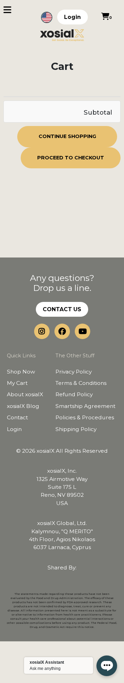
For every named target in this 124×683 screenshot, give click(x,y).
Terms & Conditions (80, 383)
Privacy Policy (73, 371)
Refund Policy (74, 394)
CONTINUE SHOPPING (67, 136)
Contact (17, 417)
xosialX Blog (23, 406)
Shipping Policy (75, 429)
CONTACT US (62, 309)
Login (72, 17)
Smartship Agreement (85, 406)
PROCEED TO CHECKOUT (70, 158)
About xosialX (25, 394)
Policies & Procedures (84, 417)
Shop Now (21, 371)
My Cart (17, 383)
